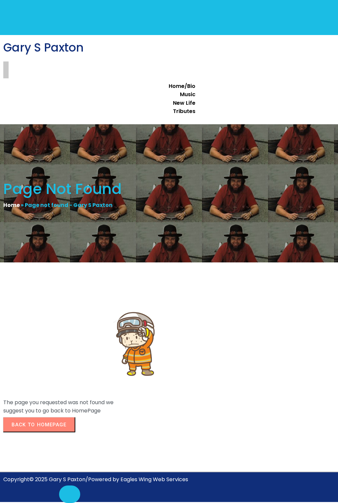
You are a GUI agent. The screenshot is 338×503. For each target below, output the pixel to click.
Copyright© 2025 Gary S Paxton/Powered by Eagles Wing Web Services (95, 479)
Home (11, 205)
